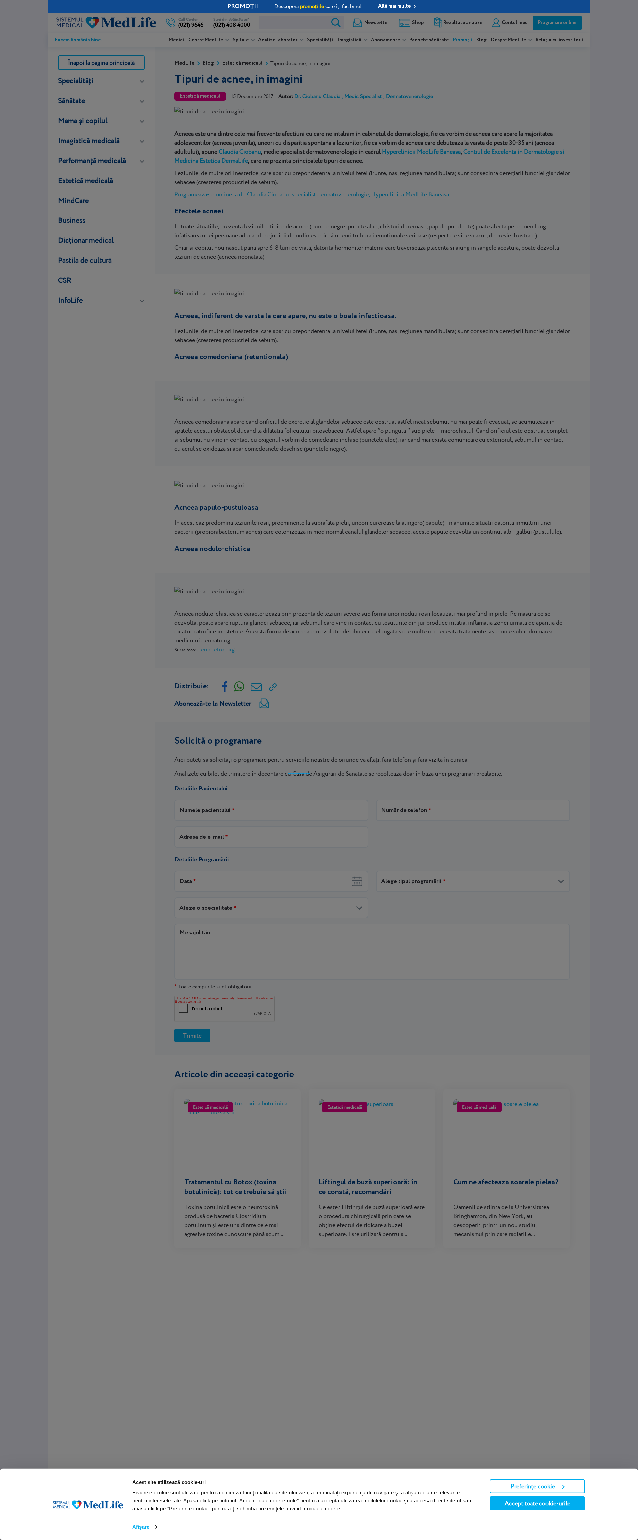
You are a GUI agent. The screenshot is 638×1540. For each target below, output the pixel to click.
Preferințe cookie (533, 1486)
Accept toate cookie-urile (537, 1503)
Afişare (140, 1527)
